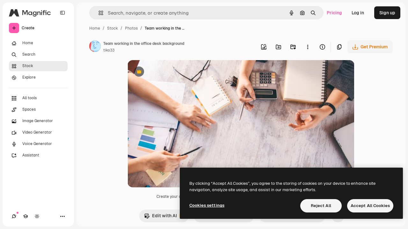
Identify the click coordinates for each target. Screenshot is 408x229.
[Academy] (25, 216)
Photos (131, 28)
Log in (358, 13)
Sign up (387, 13)
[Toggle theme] (37, 216)
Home (94, 28)
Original (168, 72)
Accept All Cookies (370, 205)
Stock (112, 28)
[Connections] (14, 216)
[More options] (307, 46)
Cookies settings (206, 205)
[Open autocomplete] (98, 12)
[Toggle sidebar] (62, 13)
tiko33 (108, 50)
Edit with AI (160, 217)
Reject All (321, 205)
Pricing (334, 13)
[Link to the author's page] (95, 47)
